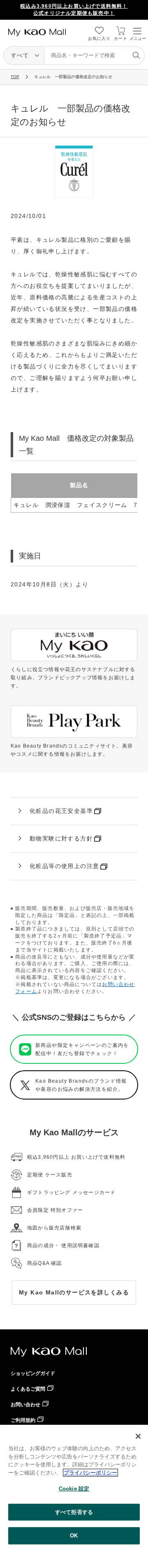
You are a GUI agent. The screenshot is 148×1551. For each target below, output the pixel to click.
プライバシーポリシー (90, 1473)
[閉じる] (138, 1436)
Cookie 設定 (74, 1489)
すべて (20, 55)
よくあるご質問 (28, 1389)
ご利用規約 (23, 1420)
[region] (74, 1488)
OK (74, 1535)
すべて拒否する (74, 1512)
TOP (15, 76)
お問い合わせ (25, 1404)
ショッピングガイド (33, 1373)
